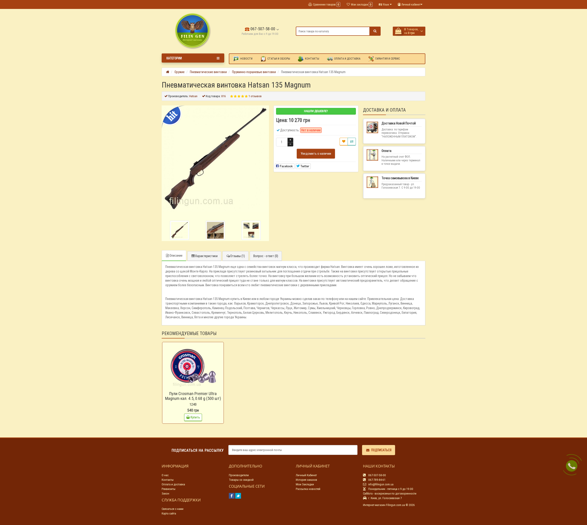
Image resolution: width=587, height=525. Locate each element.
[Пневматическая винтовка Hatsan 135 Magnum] (215, 159)
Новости (246, 58)
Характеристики (206, 256)
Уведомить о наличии (316, 153)
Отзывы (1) (237, 256)
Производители (239, 475)
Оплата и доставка (346, 58)
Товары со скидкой (241, 480)
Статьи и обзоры (278, 58)
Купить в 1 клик (195, 387)
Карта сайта (169, 513)
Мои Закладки (305, 484)
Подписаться (381, 450)
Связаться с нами (172, 509)
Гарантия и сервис (387, 58)
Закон (165, 493)
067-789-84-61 (376, 480)
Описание (176, 255)
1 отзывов (255, 96)
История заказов (306, 480)
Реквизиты (168, 489)
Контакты (311, 58)
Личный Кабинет (306, 475)
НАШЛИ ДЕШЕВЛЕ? (316, 111)
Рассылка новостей (308, 489)
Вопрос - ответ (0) (265, 256)
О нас (165, 475)
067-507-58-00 (262, 28)
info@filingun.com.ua (380, 484)
